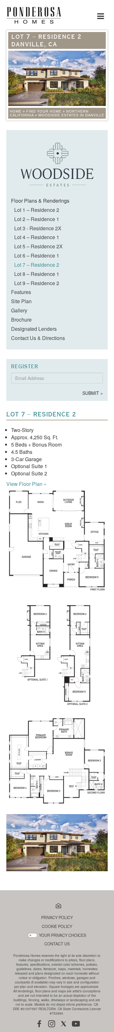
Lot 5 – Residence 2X (38, 246)
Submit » (92, 393)
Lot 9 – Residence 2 (36, 283)
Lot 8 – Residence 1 (36, 274)
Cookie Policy (57, 926)
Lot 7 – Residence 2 (36, 264)
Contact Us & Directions (38, 338)
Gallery (19, 310)
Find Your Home (43, 111)
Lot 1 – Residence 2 (36, 209)
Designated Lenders (34, 328)
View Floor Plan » (26, 483)
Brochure (21, 319)
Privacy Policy (57, 917)
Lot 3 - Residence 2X (37, 228)
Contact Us (57, 944)
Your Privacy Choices (62, 935)
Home (16, 111)
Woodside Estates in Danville (71, 115)
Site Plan (21, 301)
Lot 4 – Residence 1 (36, 237)
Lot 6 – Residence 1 (36, 255)
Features (21, 292)
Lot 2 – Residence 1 (36, 219)
